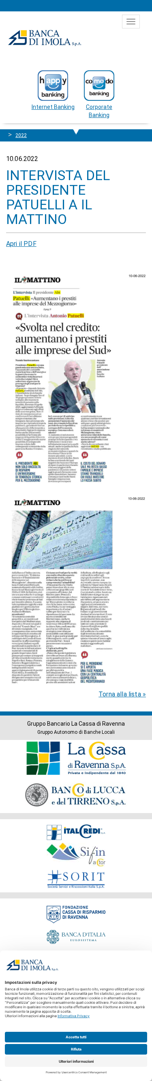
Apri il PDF (21, 244)
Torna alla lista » (122, 694)
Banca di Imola (44, 37)
